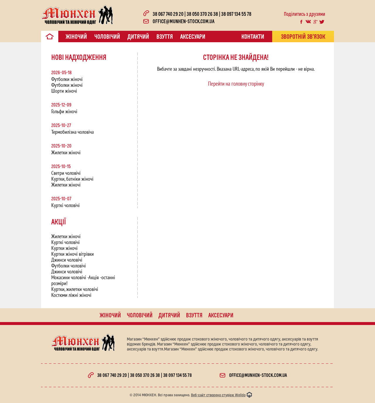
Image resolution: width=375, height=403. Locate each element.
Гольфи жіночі (64, 111)
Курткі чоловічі (65, 205)
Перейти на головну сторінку (236, 83)
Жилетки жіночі (66, 152)
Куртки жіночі (64, 248)
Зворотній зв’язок (303, 36)
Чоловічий (107, 36)
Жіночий (76, 36)
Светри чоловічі (66, 173)
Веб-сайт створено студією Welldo (218, 395)
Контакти (252, 36)
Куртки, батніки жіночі (72, 178)
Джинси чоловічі (66, 259)
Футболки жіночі (67, 79)
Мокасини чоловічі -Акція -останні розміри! (83, 280)
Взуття (164, 36)
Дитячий (138, 36)
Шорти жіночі (64, 90)
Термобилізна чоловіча (72, 131)
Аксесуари (192, 36)
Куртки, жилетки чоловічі (74, 289)
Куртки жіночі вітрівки (72, 253)
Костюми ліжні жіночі (71, 295)
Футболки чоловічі (68, 265)
